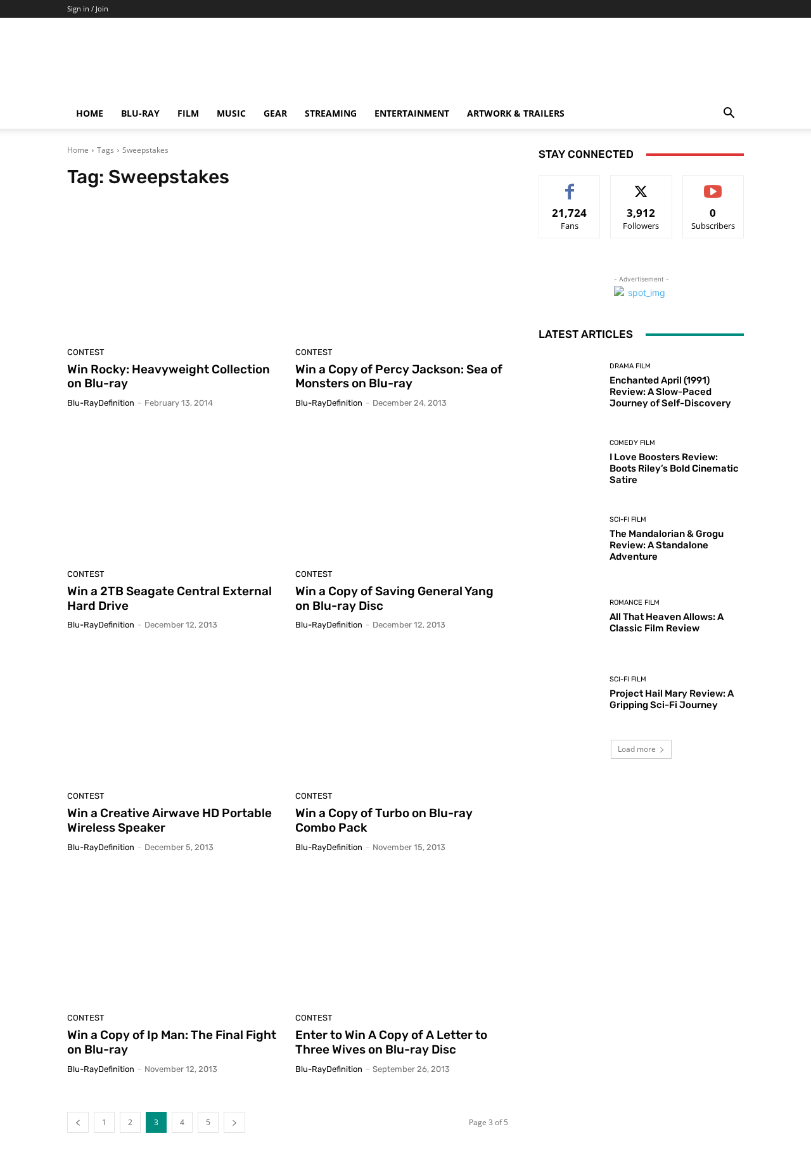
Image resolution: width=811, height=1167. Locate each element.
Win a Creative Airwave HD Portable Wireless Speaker (169, 820)
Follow (641, 185)
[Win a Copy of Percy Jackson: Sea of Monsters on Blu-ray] (401, 271)
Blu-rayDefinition (100, 403)
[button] (728, 114)
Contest (86, 352)
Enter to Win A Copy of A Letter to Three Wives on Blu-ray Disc (391, 1042)
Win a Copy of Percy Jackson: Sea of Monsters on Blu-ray (398, 376)
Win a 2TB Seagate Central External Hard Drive (169, 598)
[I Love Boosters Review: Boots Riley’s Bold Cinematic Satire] (569, 462)
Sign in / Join (87, 8)
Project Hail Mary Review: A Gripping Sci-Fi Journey (672, 699)
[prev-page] (78, 1122)
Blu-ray (140, 113)
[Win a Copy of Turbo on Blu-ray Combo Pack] (401, 715)
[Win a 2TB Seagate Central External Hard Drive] (173, 493)
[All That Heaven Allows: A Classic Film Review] (569, 616)
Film (188, 113)
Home (89, 113)
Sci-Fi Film (628, 519)
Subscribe (713, 185)
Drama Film (630, 366)
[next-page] (234, 1122)
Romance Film (635, 602)
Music (231, 113)
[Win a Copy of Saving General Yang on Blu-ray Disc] (401, 493)
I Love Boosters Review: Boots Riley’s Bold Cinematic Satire (674, 468)
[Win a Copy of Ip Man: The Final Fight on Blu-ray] (173, 938)
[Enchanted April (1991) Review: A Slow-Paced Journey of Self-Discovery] (569, 385)
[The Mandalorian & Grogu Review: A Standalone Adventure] (569, 539)
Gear (275, 113)
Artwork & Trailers (516, 113)
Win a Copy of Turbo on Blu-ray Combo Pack (384, 820)
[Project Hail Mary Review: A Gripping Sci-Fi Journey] (569, 693)
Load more (637, 749)
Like (570, 185)
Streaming (331, 113)
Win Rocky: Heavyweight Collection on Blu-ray (168, 376)
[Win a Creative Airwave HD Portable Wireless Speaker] (173, 715)
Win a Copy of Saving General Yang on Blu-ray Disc (394, 598)
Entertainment (411, 113)
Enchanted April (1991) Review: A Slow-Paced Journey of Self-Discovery (670, 392)
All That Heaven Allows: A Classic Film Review (667, 622)
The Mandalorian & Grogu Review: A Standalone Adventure (667, 545)
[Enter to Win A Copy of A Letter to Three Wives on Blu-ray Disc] (401, 938)
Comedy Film (632, 442)
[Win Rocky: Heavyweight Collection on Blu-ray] (173, 271)
